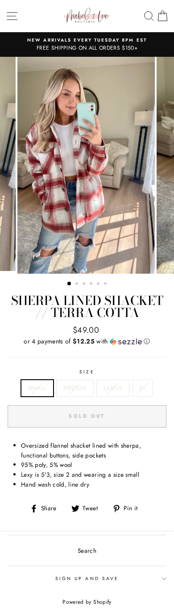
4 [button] (92, 284)
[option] (87, 45)
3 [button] (85, 284)
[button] (87, 341)
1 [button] (69, 284)
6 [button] (106, 284)
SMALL (37, 387)
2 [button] (77, 284)
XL (142, 387)
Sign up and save (87, 578)
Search (87, 550)
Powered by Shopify (86, 602)
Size (86, 372)
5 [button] (99, 284)
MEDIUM (75, 387)
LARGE (113, 387)
